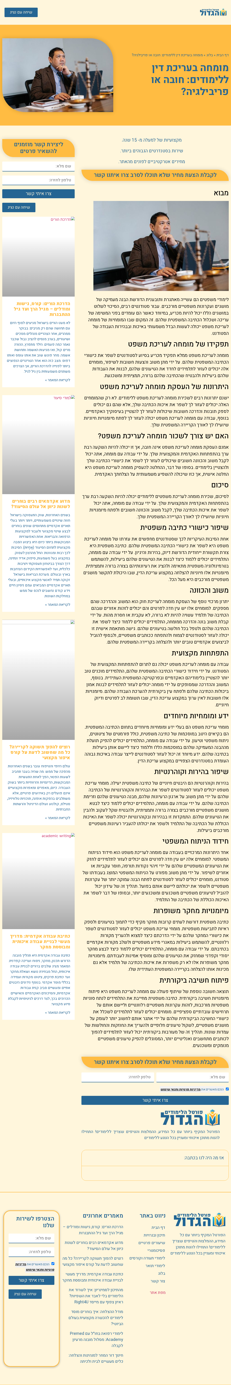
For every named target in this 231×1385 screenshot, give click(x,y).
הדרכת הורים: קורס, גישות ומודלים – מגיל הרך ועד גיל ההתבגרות (42, 309)
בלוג (209, 55)
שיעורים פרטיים (151, 1243)
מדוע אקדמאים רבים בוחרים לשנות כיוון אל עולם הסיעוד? (40, 504)
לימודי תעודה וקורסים (147, 1258)
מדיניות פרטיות (189, 1089)
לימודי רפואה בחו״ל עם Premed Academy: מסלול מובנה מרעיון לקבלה (96, 1340)
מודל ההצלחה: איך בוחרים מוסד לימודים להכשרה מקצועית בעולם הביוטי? (95, 1318)
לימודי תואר (155, 1266)
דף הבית (223, 55)
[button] (122, 12)
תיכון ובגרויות (154, 1235)
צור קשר (158, 1281)
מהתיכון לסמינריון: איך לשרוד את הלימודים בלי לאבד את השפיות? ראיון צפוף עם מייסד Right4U (96, 1296)
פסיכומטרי (156, 1251)
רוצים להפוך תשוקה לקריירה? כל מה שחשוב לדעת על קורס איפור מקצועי (39, 752)
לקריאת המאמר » (57, 380)
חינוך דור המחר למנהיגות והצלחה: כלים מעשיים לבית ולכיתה (96, 1358)
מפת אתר (158, 1293)
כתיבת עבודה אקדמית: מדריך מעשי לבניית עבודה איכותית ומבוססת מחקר (40, 941)
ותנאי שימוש (169, 1089)
